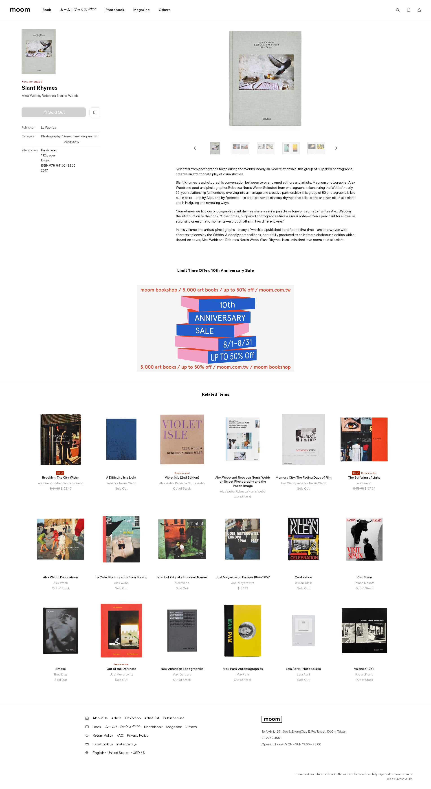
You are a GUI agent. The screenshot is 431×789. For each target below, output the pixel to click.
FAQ (120, 735)
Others (164, 10)
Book (46, 10)
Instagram (125, 744)
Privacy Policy (137, 735)
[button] (195, 148)
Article (116, 718)
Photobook (115, 10)
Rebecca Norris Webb (60, 95)
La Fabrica (48, 127)
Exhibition (133, 718)
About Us (100, 718)
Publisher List (173, 718)
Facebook (101, 744)
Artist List (151, 718)
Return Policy (103, 735)
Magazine (141, 10)
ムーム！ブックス (78, 9)
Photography (51, 136)
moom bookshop (20, 9)
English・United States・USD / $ (119, 753)
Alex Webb (31, 95)
